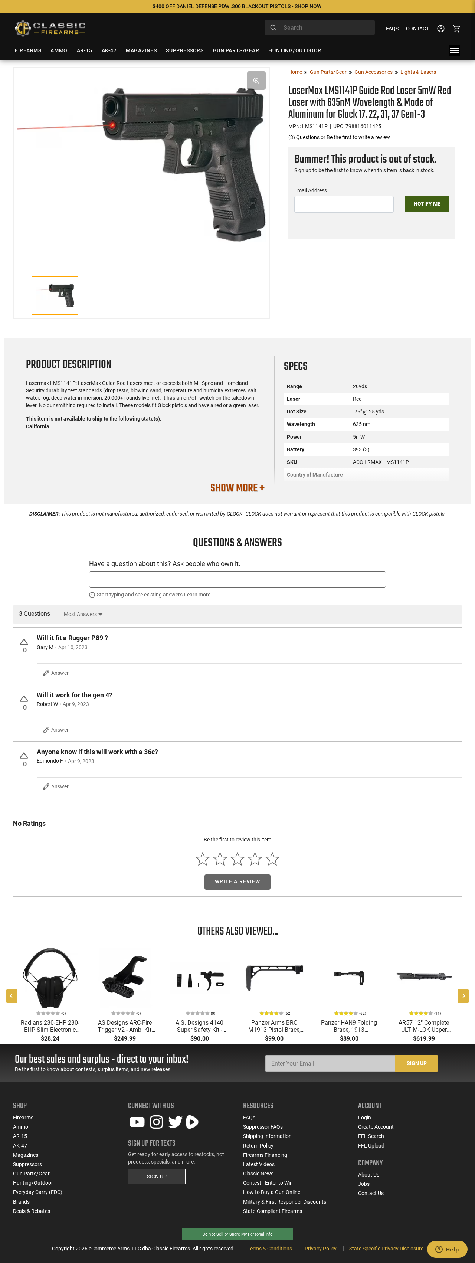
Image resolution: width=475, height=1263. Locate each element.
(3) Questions (304, 137)
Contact (417, 29)
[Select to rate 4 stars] (254, 858)
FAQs (392, 29)
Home (295, 72)
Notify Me (427, 204)
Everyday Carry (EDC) (37, 1192)
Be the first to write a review (358, 137)
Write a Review (238, 881)
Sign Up (417, 1063)
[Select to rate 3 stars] (237, 858)
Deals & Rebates (31, 1211)
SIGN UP (157, 1176)
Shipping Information (267, 1136)
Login (364, 1117)
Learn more (197, 595)
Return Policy (258, 1146)
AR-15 (20, 1136)
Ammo (20, 1127)
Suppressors (27, 1164)
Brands (21, 1202)
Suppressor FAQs (263, 1127)
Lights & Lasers (418, 72)
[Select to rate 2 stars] (220, 858)
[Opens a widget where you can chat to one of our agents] (447, 1250)
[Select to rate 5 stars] (272, 858)
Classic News (258, 1174)
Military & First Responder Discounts (284, 1202)
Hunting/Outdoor (33, 1183)
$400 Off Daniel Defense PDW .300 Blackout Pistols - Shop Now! (238, 6)
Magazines (25, 1155)
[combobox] (320, 27)
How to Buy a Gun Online (271, 1192)
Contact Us (371, 1193)
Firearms (23, 1117)
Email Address (310, 190)
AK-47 (20, 1146)
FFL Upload (371, 1146)
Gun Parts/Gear (328, 72)
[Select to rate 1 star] (203, 858)
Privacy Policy (321, 1248)
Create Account (376, 1127)
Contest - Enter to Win (268, 1183)
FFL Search (371, 1136)
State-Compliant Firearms (272, 1211)
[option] (141, 163)
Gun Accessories (373, 72)
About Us (368, 1175)
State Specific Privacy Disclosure (386, 1248)
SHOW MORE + (237, 488)
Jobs (364, 1184)
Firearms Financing (265, 1155)
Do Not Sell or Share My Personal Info (237, 1234)
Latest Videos (259, 1164)
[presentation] (11, 996)
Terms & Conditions (270, 1248)
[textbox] (237, 579)
